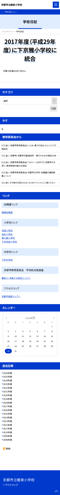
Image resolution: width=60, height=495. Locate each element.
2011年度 (7, 428)
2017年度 (7, 406)
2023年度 (7, 384)
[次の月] (53, 317)
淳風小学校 (7, 230)
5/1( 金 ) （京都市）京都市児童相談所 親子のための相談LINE (29, 155)
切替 (53, 108)
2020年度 (7, 395)
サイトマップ (11, 485)
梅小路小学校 (8, 237)
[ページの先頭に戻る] (56, 491)
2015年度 (7, 413)
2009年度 (7, 435)
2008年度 (7, 439)
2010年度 (7, 432)
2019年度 (7, 398)
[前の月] (6, 317)
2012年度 (7, 424)
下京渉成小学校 (9, 241)
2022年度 (7, 387)
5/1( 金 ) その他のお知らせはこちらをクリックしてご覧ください (28, 182)
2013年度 (7, 421)
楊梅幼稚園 (7, 212)
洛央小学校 (7, 234)
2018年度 (7, 402)
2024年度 (7, 380)
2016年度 (7, 410)
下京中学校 (7, 259)
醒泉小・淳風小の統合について (16, 278)
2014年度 (7, 417)
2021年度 (7, 391)
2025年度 (7, 376)
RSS (8, 448)
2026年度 (7, 372)
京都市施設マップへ (11, 296)
